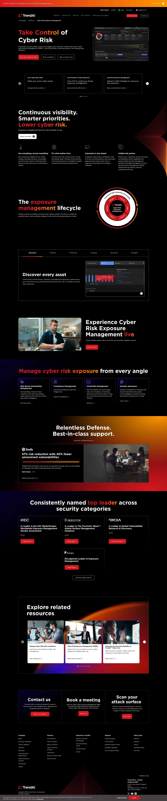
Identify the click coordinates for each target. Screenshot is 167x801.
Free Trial (136, 750)
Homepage (22, 20)
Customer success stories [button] (82, 440)
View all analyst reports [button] (83, 577)
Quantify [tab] (114, 253)
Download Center (139, 747)
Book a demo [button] (91, 347)
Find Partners (51, 738)
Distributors (50, 752)
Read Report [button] (71, 567)
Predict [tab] (53, 253)
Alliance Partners (52, 744)
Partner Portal (51, 758)
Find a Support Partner (112, 750)
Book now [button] (83, 713)
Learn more (40, 799)
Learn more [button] (124, 401)
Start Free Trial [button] (132, 15)
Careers (20, 766)
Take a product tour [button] (66, 57)
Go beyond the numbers (36, 88)
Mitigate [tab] (134, 253)
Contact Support (110, 738)
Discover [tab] (32, 253)
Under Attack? (104, 10)
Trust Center (22, 763)
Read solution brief (73, 658)
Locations (21, 747)
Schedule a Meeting (111, 747)
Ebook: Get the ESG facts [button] (76, 88)
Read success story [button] (28, 478)
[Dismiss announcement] (163, 3)
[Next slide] (147, 83)
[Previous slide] (19, 83)
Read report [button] (27, 541)
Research (136, 741)
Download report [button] (117, 541)
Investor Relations (23, 744)
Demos (136, 744)
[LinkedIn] (136, 794)
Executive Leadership (24, 741)
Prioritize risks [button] (25, 403)
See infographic (35, 658)
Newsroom (21, 750)
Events (78, 751)
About (20, 738)
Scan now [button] (127, 716)
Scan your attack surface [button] (28, 57)
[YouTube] (132, 794)
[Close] (164, 798)
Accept (134, 797)
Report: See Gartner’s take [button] (116, 88)
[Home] (31, 787)
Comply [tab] (93, 253)
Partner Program (52, 741)
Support (113, 10)
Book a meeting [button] (48, 57)
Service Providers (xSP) (54, 755)
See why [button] (154, 3)
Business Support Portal (112, 744)
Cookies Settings (122, 797)
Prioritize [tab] (73, 253)
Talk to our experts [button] (40, 714)
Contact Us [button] (144, 15)
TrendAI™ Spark (81, 748)
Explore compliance (60, 397)
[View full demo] (141, 293)
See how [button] (89, 403)
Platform (31, 20)
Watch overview (25, 136)
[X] (129, 794)
